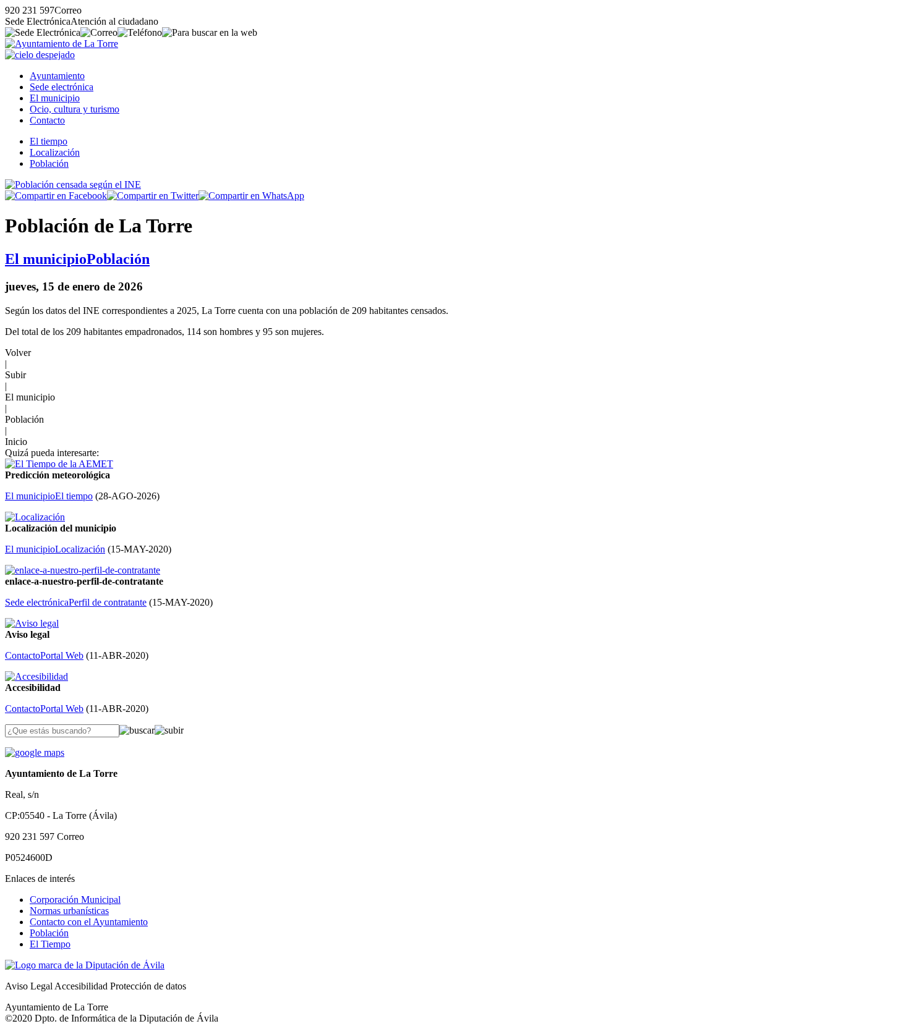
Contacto (47, 120)
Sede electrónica (61, 87)
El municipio (55, 98)
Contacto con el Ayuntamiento (89, 922)
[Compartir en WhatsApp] (251, 195)
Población (49, 163)
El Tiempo (50, 944)
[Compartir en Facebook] (56, 195)
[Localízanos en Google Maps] (34, 752)
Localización (55, 152)
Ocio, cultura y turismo (74, 109)
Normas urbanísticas (69, 910)
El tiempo (48, 141)
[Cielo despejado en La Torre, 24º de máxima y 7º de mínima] (40, 54)
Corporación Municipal (75, 899)
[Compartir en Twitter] (152, 195)
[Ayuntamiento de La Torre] (61, 43)
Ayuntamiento (57, 75)
